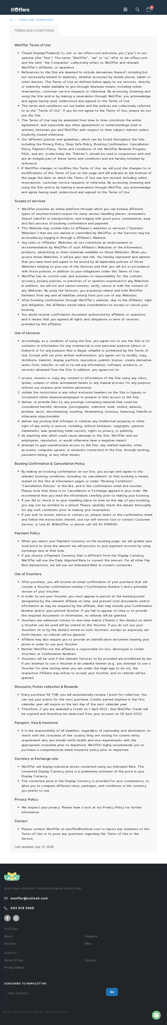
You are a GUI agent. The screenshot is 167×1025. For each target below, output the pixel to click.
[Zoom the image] (12, 874)
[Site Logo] (21, 9)
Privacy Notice (14, 967)
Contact (90, 960)
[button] (126, 9)
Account (10, 943)
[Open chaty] (156, 1015)
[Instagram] (16, 918)
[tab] (34, 30)
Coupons (91, 936)
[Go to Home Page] (11, 19)
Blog (88, 943)
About (8, 936)
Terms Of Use (13, 960)
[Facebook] (7, 918)
